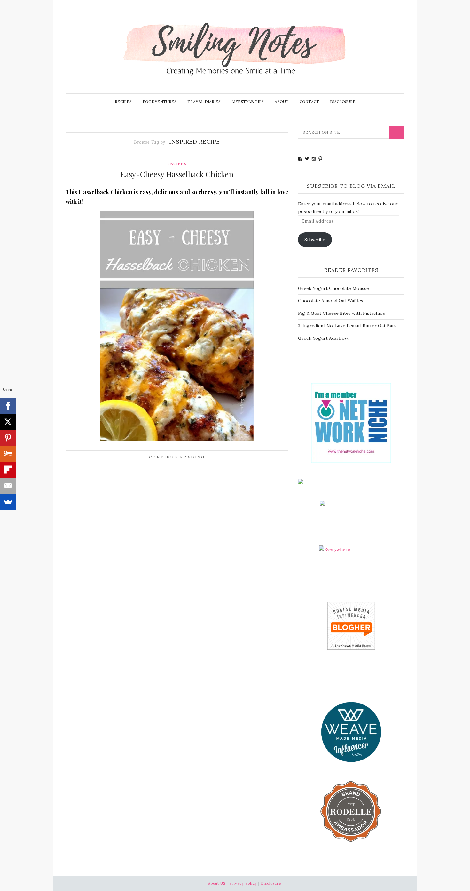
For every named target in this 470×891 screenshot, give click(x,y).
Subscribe (314, 240)
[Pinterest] (8, 438)
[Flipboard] (8, 470)
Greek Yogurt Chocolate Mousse (333, 288)
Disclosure (343, 101)
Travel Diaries (204, 101)
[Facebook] (8, 406)
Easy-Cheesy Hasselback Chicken (176, 174)
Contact (309, 101)
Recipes (123, 101)
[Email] (8, 486)
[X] (8, 422)
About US (216, 883)
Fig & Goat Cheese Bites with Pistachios (341, 313)
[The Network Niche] (351, 422)
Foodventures (159, 101)
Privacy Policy (243, 883)
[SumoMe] (8, 502)
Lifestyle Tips (247, 101)
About (282, 101)
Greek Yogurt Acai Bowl (323, 338)
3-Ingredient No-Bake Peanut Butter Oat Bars (347, 326)
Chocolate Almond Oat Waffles (330, 301)
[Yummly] (8, 454)
